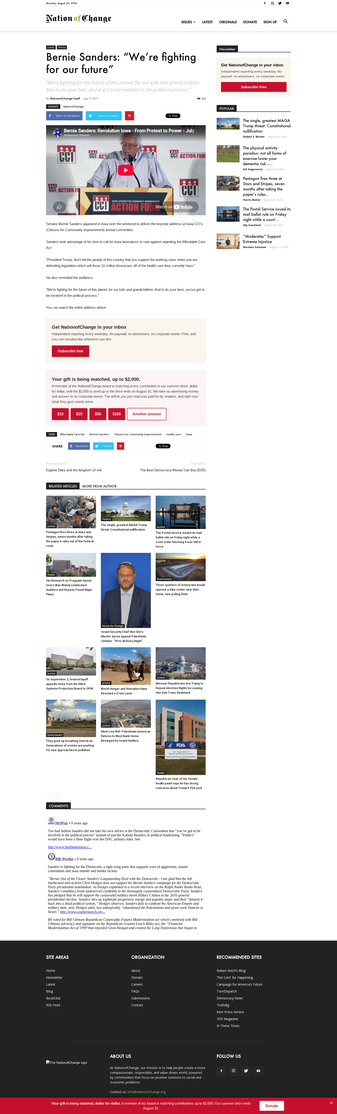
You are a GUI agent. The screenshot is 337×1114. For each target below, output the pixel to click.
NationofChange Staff (65, 98)
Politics (62, 47)
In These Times (228, 1026)
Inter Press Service (230, 1012)
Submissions (140, 998)
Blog (49, 991)
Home (50, 970)
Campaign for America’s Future (239, 984)
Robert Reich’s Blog (231, 970)
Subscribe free (70, 351)
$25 (79, 414)
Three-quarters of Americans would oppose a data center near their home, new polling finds (180, 589)
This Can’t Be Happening (235, 977)
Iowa (189, 434)
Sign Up (270, 22)
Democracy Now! (230, 998)
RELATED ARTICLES (63, 486)
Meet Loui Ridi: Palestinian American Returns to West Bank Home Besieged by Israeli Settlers (125, 736)
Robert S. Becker (254, 136)
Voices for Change (112, 626)
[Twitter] (279, 3)
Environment (164, 579)
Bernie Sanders (99, 434)
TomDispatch (227, 991)
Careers (137, 984)
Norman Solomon (254, 247)
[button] (285, 21)
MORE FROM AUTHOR (99, 486)
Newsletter (54, 977)
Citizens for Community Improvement (137, 434)
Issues (186, 22)
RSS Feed (53, 1005)
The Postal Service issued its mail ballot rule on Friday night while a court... (267, 214)
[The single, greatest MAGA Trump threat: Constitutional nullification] (126, 508)
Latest (207, 22)
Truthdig (223, 1005)
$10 (60, 414)
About (135, 970)
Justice (50, 47)
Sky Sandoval (252, 225)
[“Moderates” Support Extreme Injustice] (228, 241)
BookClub (53, 998)
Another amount (147, 414)
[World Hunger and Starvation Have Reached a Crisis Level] (126, 666)
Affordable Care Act (72, 434)
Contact (137, 1005)
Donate (250, 22)
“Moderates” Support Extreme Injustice (262, 239)
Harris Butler (251, 199)
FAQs (135, 991)
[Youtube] (287, 3)
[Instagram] (272, 3)
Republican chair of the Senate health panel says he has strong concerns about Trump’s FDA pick (179, 783)
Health (51, 574)
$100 (117, 414)
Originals (228, 22)
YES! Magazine (227, 1019)
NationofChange (73, 106)
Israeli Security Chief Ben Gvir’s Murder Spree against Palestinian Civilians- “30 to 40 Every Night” (123, 636)
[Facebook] (264, 3)
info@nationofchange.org (147, 1092)
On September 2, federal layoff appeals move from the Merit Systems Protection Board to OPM (69, 684)
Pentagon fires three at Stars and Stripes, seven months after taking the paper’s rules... (264, 186)
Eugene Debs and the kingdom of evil (74, 470)
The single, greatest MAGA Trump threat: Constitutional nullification (267, 125)
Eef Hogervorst (252, 169)
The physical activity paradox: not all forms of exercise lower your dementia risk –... (264, 155)
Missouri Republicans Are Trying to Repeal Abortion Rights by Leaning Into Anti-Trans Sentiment (179, 688)
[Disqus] (126, 872)
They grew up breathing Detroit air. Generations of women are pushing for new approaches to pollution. (70, 745)
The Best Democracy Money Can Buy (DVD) (173, 470)
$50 (98, 414)
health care (173, 434)
